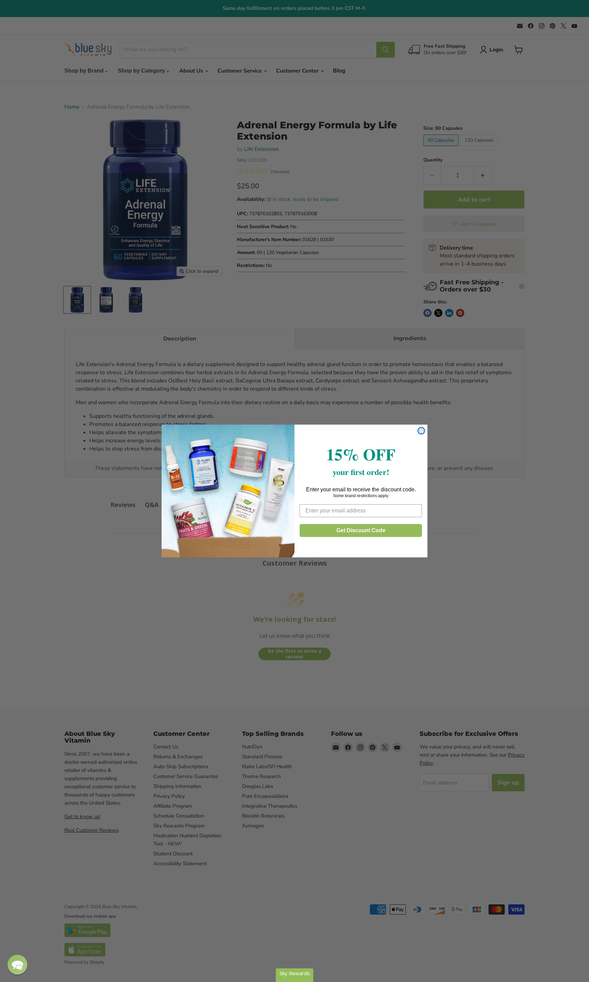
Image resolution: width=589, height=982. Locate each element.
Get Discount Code (361, 530)
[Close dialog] (421, 430)
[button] (17, 965)
